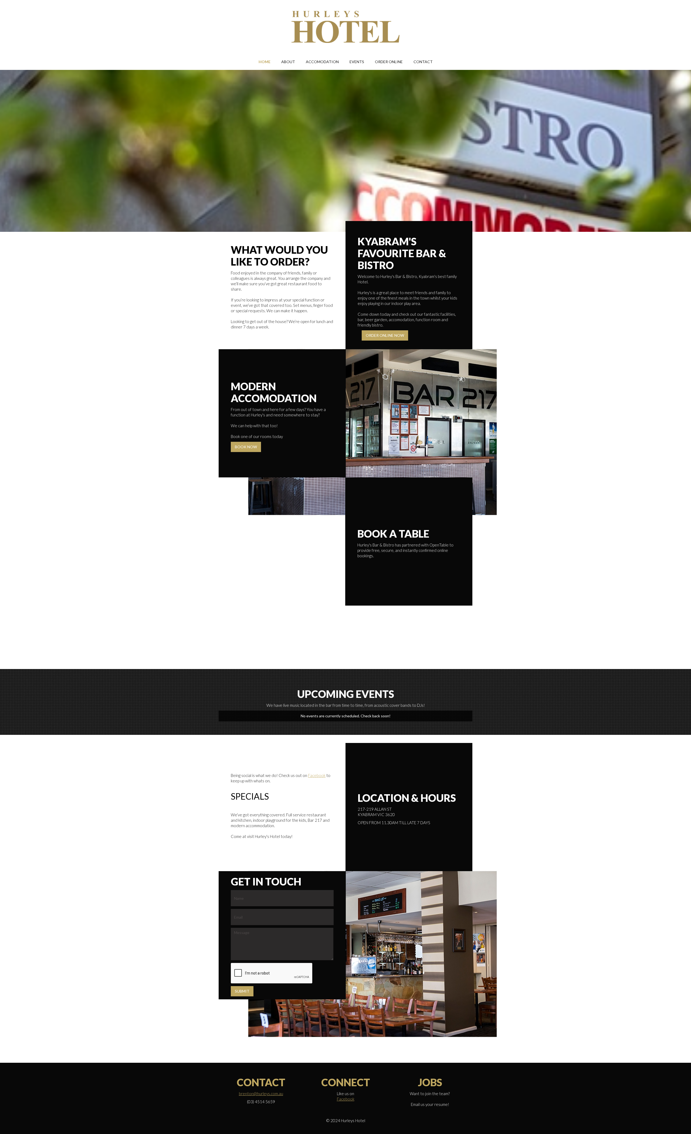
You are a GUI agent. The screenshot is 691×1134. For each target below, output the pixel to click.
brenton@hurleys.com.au (261, 1093)
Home (264, 61)
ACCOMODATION (322, 61)
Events (357, 61)
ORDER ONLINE (389, 61)
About (288, 61)
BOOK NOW (246, 446)
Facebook (317, 775)
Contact (423, 61)
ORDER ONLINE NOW (385, 335)
